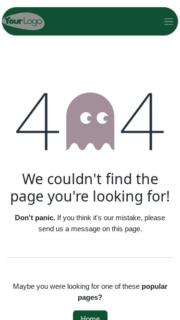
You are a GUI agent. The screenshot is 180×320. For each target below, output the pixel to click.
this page (126, 229)
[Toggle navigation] (169, 21)
